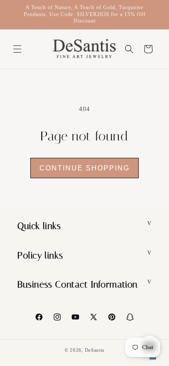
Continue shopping (84, 168)
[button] (17, 49)
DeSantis (95, 350)
